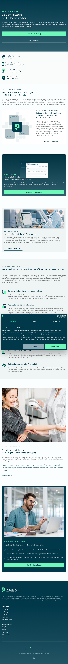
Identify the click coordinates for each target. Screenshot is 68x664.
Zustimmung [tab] (12, 321)
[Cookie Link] (34, 658)
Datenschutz (5, 635)
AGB (3, 637)
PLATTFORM (5, 606)
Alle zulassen (55, 346)
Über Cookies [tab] (56, 321)
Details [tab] (34, 321)
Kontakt (4, 627)
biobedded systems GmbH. (42, 653)
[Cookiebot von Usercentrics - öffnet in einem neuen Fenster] (58, 316)
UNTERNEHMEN (7, 624)
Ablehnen (34, 346)
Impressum (5, 632)
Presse (4, 630)
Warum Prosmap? (7, 620)
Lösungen (5, 617)
